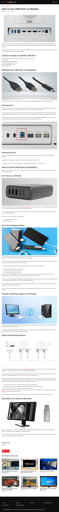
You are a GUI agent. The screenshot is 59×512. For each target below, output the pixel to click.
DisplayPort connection (23, 331)
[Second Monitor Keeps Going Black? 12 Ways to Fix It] (10, 464)
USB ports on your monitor (25, 207)
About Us (18, 502)
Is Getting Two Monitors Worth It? (47, 471)
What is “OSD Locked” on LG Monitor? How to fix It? (48, 489)
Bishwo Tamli (5, 491)
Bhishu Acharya (43, 472)
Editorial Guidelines (48, 502)
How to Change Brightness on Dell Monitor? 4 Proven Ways (9, 489)
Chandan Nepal (5, 473)
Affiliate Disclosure (20, 505)
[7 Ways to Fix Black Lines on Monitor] (29, 481)
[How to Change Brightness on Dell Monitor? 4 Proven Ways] (10, 481)
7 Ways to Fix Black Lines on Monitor (29, 488)
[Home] (11, 2)
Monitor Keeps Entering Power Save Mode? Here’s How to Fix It (29, 472)
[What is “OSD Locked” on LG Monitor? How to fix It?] (48, 481)
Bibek (4, 11)
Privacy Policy (6, 505)
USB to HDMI (4, 391)
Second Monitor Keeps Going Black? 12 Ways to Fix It (10, 472)
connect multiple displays (29, 369)
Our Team (32, 502)
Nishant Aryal (24, 473)
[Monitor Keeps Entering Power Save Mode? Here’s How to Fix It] (29, 464)
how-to (4, 444)
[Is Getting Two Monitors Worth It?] (48, 464)
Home (4, 502)
